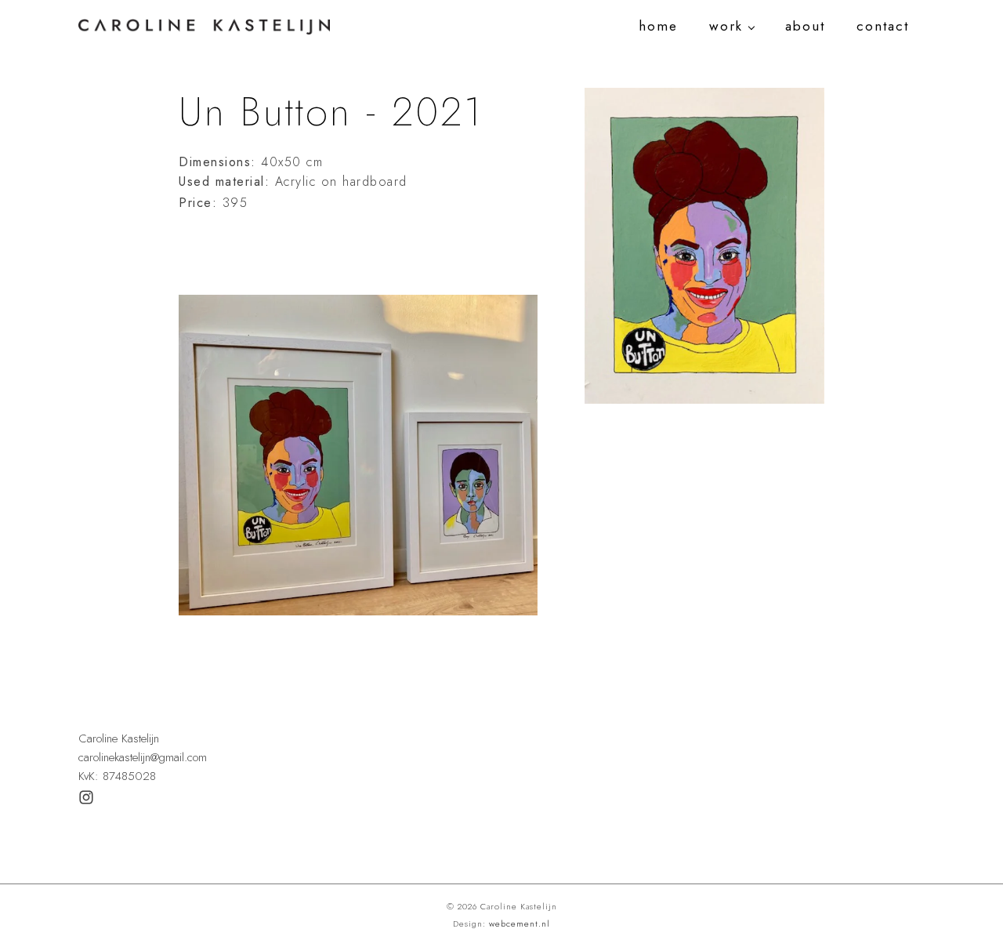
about (805, 25)
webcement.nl (519, 923)
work (726, 25)
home (658, 25)
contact (882, 25)
